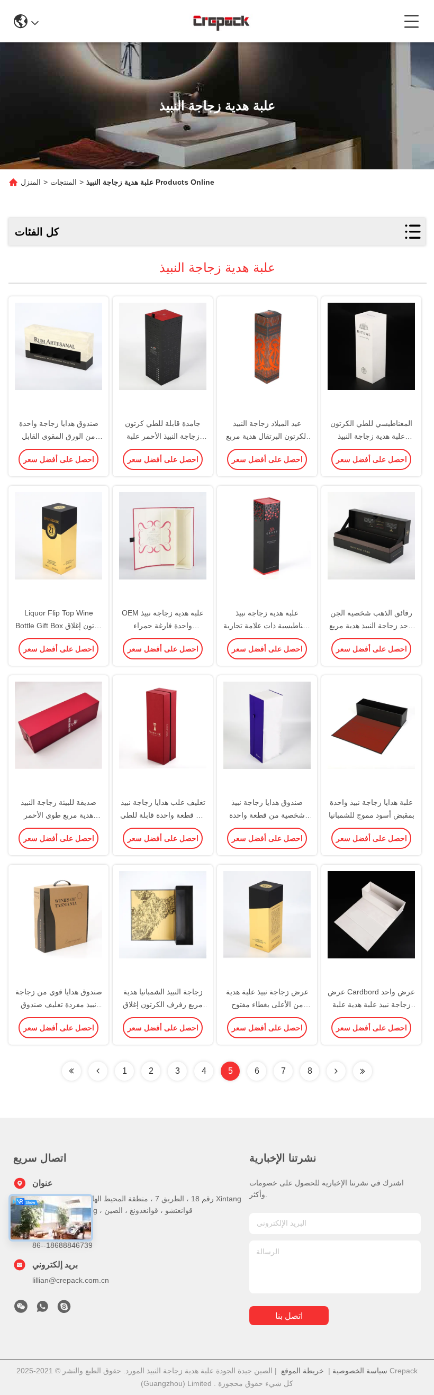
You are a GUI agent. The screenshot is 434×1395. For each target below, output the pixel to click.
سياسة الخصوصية (359, 1370)
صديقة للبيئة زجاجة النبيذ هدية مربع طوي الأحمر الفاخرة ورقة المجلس (58, 815)
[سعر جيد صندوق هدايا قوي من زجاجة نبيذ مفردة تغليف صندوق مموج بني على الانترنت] (58, 926)
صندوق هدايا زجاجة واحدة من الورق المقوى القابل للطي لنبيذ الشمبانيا (58, 436)
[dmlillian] (64, 1309)
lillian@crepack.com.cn (70, 1280)
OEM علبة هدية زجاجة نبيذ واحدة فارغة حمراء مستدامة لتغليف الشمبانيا (163, 625)
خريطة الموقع (302, 1370)
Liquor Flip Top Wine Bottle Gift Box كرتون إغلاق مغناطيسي (58, 625)
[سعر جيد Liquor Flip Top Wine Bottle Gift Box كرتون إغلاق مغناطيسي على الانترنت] (58, 547)
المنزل (31, 182)
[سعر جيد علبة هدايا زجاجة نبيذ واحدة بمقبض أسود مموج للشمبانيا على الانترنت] (371, 737)
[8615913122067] (42, 1309)
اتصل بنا (289, 1315)
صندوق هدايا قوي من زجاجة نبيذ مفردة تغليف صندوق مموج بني (58, 1004)
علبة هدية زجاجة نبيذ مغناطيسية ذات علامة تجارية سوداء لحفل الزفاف (267, 625)
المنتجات (63, 182)
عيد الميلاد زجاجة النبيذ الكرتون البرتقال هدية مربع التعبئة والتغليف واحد (267, 436)
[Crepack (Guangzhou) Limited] (220, 21)
